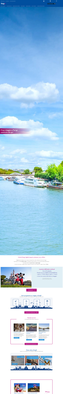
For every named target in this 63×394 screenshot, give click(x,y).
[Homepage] (3, 4)
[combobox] (51, 3)
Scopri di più (16, 337)
